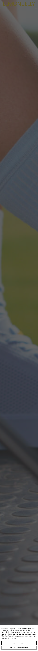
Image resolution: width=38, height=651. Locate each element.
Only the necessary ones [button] (19, 647)
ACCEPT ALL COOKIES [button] (19, 643)
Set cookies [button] (12, 638)
